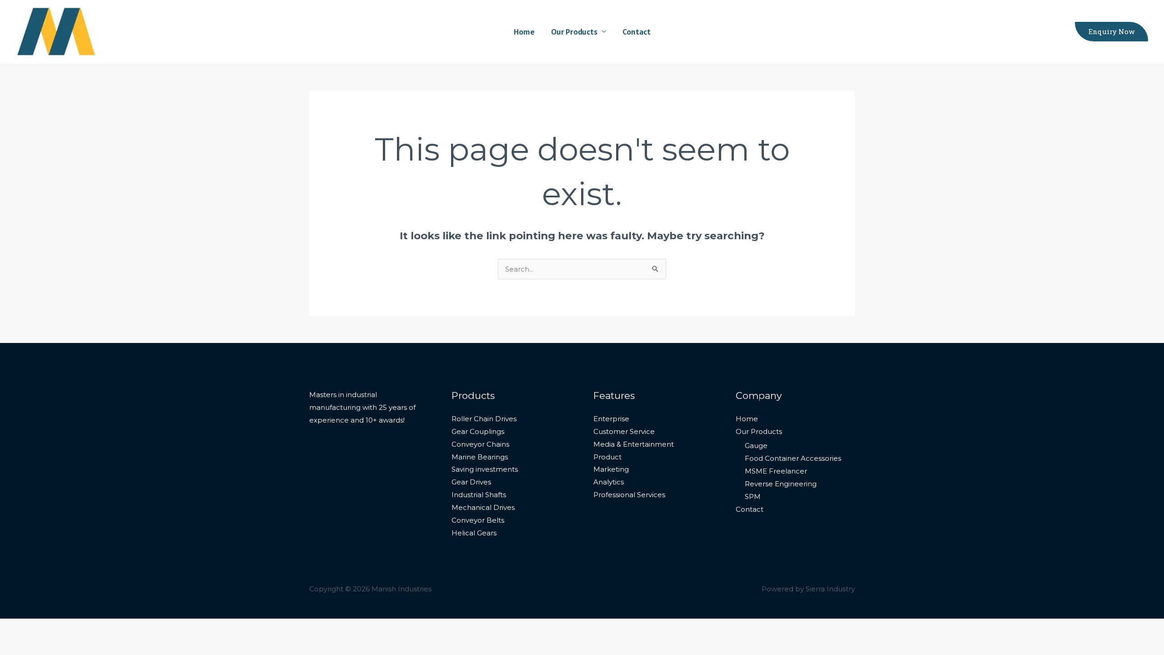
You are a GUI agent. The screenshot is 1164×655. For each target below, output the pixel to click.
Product (607, 457)
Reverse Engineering (781, 483)
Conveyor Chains (480, 444)
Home (524, 31)
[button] (1111, 31)
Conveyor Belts (478, 520)
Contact (636, 31)
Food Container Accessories (793, 458)
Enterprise (611, 418)
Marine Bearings (480, 457)
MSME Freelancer (776, 471)
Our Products (574, 31)
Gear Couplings (478, 431)
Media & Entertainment (633, 444)
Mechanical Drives (483, 507)
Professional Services (629, 494)
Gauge (756, 445)
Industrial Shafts (479, 494)
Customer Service (624, 431)
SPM (753, 496)
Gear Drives (471, 482)
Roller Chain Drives (484, 418)
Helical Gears (474, 533)
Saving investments (485, 469)
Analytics (608, 482)
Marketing (611, 469)
